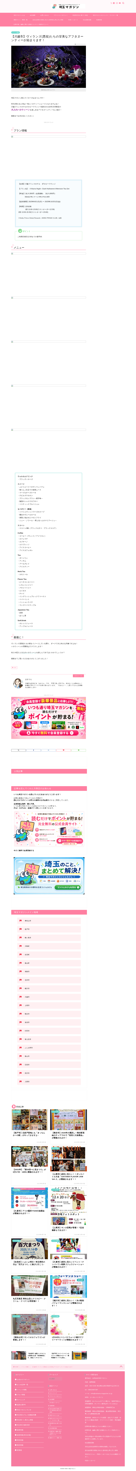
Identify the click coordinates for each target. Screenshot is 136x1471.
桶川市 (27, 988)
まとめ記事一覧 (22, 1384)
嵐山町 (27, 963)
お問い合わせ (44, 15)
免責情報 (99, 20)
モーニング (21, 1400)
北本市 (27, 980)
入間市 (27, 1081)
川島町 (27, 946)
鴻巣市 (27, 971)
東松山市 (28, 921)
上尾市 (27, 1005)
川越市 (14, 667)
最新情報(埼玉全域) (24, 1435)
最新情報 (20, 1430)
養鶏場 (19, 1450)
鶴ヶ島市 (28, 937)
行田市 (27, 1031)
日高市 (27, 1065)
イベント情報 (15, 32)
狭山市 (27, 1056)
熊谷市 (27, 1014)
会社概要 (32, 15)
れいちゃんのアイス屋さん (101, 1401)
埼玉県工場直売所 (23, 1425)
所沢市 (27, 1073)
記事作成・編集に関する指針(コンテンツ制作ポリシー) (31, 24)
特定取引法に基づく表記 (80, 15)
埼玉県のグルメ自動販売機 (26, 1415)
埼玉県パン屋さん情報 (25, 1420)
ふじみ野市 (29, 1048)
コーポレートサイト (96, 1397)
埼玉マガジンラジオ (24, 1410)
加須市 (27, 1022)
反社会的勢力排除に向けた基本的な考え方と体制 (48, 20)
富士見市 (28, 1039)
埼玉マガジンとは (19, 15)
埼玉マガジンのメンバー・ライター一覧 (105, 15)
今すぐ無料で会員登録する (24, 850)
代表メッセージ (73, 20)
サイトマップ (53, 1393)
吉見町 (27, 954)
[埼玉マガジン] (68, 8)
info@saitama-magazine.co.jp (101, 1393)
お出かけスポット (23, 1379)
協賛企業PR (21, 1405)
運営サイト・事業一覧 (21, 20)
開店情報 (20, 1445)
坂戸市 (27, 929)
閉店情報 (20, 1440)
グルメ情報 (21, 1394)
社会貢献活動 (87, 20)
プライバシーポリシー (61, 15)
